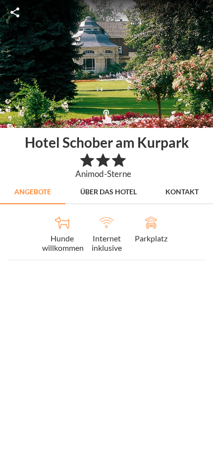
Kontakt (182, 191)
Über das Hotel (108, 191)
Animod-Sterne (103, 174)
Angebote (32, 191)
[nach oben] (202, 231)
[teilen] (14, 12)
